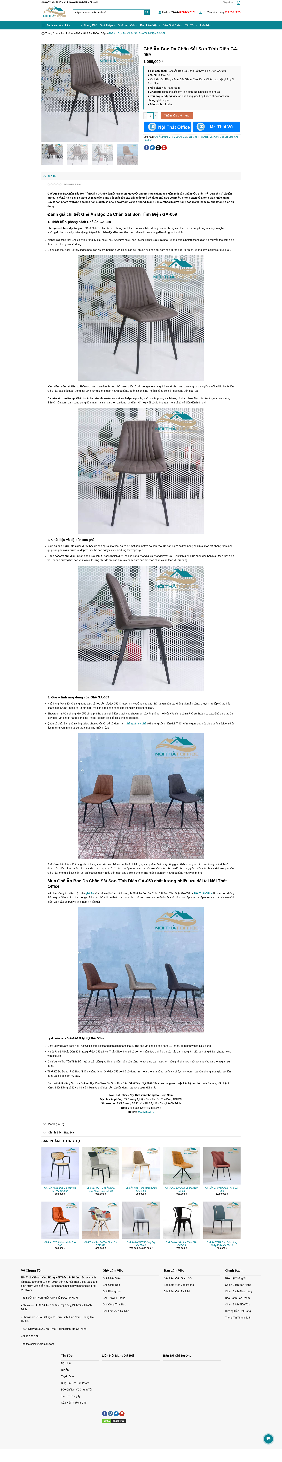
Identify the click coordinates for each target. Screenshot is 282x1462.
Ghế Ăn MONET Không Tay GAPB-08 (141, 1244)
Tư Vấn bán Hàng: (222, 12)
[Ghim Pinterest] (164, 148)
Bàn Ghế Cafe (171, 25)
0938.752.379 (146, 1111)
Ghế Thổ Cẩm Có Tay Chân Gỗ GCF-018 (100, 1244)
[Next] (132, 93)
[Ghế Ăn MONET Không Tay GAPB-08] (141, 1220)
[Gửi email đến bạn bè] (158, 148)
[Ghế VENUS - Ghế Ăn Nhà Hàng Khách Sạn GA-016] (100, 1165)
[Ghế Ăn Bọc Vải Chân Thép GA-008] (222, 1165)
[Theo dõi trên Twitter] (116, 1414)
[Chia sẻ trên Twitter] (152, 148)
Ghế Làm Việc (126, 25)
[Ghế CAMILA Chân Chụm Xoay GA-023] (181, 1165)
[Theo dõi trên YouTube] (122, 1414)
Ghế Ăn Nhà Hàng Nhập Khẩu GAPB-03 (141, 1189)
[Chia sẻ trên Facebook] (146, 148)
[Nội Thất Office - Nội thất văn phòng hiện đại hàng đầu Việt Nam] (54, 13)
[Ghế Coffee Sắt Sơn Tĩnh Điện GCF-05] (181, 1220)
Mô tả (52, 176)
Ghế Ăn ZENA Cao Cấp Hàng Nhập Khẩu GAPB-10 (222, 1244)
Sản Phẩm (66, 33)
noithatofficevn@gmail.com (38, 1344)
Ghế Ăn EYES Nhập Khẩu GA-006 (60, 1244)
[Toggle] (44, 175)
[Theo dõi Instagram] (110, 1414)
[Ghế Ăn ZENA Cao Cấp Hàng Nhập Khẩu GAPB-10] (222, 1220)
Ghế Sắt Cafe (226, 137)
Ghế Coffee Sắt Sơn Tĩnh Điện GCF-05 (181, 1244)
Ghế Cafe (214, 137)
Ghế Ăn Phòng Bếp (94, 33)
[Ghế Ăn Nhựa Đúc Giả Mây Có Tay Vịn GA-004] (60, 1165)
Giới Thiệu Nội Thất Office (54, 1453)
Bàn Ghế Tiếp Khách (198, 137)
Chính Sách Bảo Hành (62, 1132)
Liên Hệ (73, 1453)
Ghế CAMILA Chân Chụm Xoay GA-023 (181, 1189)
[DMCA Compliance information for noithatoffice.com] (114, 1420)
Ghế (77, 33)
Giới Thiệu (106, 25)
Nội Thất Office (203, 893)
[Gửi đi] (146, 12)
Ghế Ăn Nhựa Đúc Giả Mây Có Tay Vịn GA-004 (60, 1189)
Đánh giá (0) (56, 1124)
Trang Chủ (90, 25)
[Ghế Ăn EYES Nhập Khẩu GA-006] (60, 1220)
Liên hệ (205, 25)
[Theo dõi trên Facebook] (104, 1414)
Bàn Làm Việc (149, 25)
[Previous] (47, 93)
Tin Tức (190, 25)
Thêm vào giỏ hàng (176, 115)
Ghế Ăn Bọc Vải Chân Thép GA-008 (222, 1189)
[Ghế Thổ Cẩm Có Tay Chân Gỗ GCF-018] (100, 1220)
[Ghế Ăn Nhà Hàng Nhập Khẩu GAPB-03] (141, 1165)
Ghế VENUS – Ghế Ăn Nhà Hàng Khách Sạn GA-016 (100, 1189)
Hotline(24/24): (178, 12)
